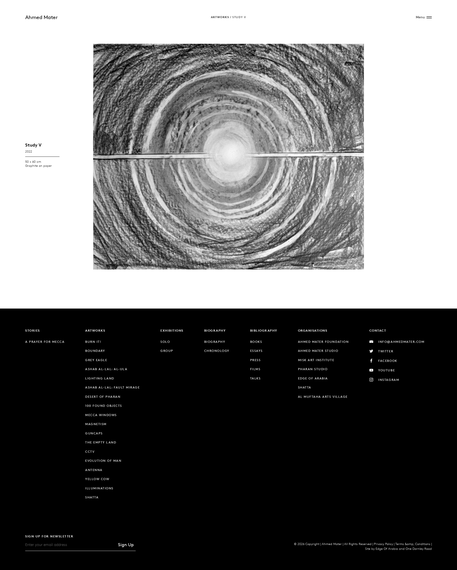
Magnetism (96, 424)
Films (255, 369)
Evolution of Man (103, 460)
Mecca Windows (101, 415)
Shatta (92, 497)
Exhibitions (172, 330)
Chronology (216, 351)
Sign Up (126, 544)
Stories (32, 330)
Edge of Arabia (313, 378)
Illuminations (99, 488)
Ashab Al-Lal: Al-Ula (106, 369)
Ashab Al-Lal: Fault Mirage (112, 387)
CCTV (89, 451)
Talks (255, 378)
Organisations (313, 330)
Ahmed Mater (41, 17)
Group (166, 351)
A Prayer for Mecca (45, 342)
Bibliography (263, 330)
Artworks (220, 17)
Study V (239, 17)
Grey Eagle (96, 360)
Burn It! (93, 342)
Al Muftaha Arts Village (323, 396)
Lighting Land (99, 378)
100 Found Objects (103, 406)
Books (256, 342)
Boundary (95, 351)
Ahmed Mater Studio (318, 351)
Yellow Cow (97, 479)
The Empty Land (100, 442)
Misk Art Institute (316, 360)
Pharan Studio (313, 369)
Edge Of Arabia (387, 548)
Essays (256, 351)
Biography (215, 330)
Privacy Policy (383, 544)
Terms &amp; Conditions (412, 544)
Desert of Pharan (102, 396)
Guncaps (94, 433)
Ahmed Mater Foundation (323, 342)
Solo (165, 342)
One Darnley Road (419, 548)
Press (255, 360)
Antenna (94, 470)
